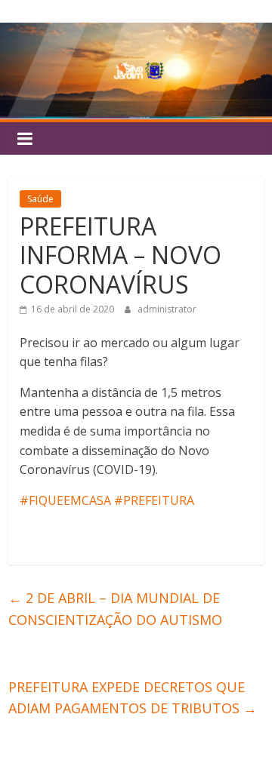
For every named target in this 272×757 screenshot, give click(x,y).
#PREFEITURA (154, 500)
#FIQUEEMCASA (65, 500)
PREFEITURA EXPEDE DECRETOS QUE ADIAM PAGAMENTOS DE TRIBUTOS (132, 698)
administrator (167, 309)
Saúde (40, 198)
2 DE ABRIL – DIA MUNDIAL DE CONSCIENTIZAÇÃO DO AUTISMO (115, 609)
